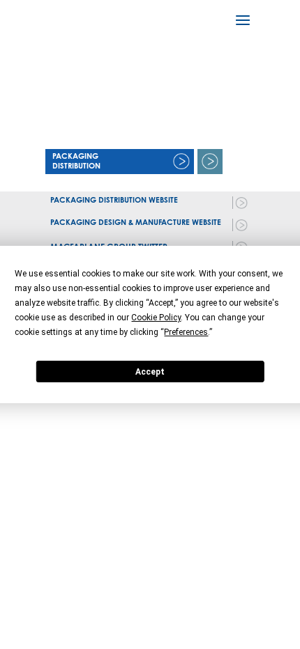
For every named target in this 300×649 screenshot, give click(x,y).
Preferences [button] (186, 332)
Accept (150, 372)
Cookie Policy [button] (156, 317)
